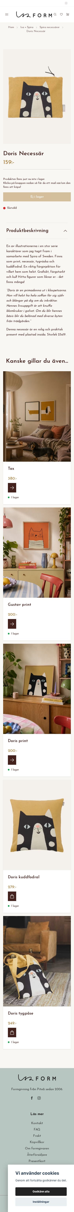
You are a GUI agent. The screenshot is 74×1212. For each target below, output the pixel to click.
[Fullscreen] (37, 96)
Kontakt (37, 1123)
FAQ (37, 1129)
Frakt (37, 1136)
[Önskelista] (61, 14)
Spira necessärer (50, 27)
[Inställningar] (66, 3)
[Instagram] (39, 1098)
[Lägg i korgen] (12, 896)
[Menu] (6, 14)
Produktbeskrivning (27, 230)
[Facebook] (31, 1098)
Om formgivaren (37, 1148)
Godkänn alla (41, 1191)
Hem (11, 27)
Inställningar (41, 1201)
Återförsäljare (37, 1155)
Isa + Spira (26, 27)
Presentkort (37, 1161)
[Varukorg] (68, 14)
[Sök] (55, 14)
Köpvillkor (37, 1142)
